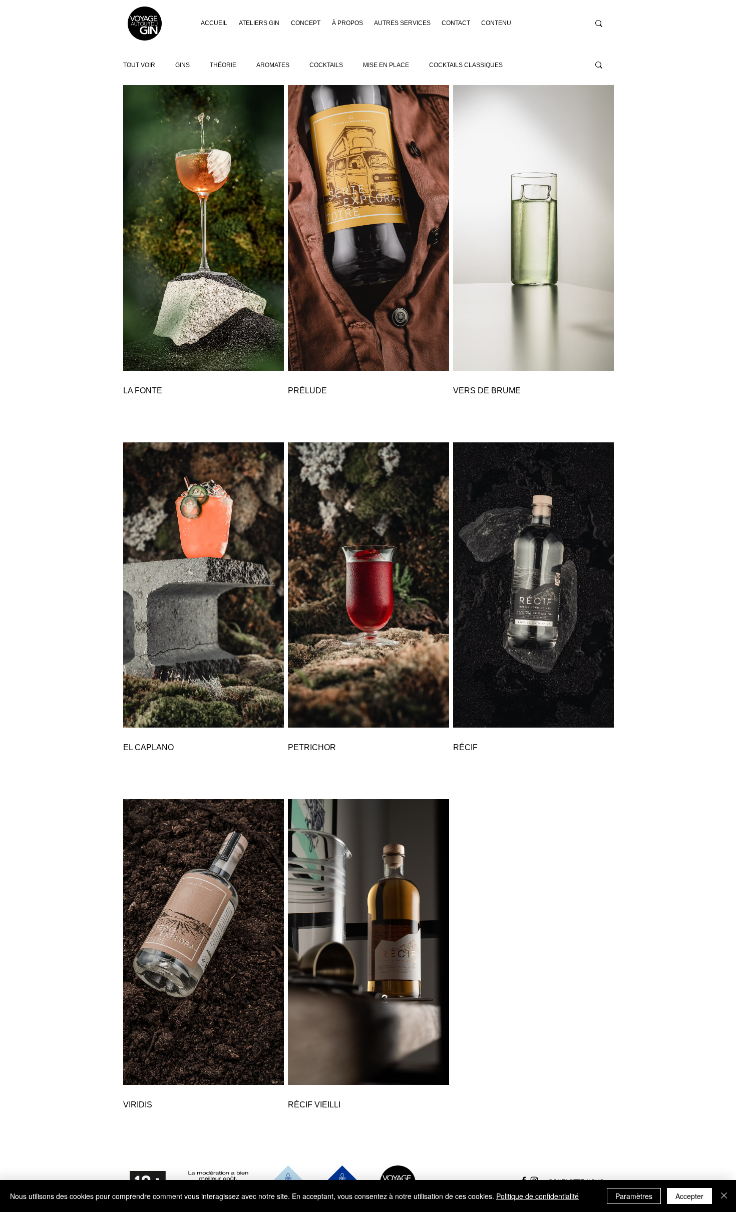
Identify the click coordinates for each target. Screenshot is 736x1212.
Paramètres (633, 1196)
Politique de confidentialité (537, 1196)
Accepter (689, 1196)
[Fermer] (724, 1196)
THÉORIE (223, 65)
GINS (182, 65)
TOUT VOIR (139, 65)
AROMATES (272, 65)
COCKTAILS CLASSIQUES (466, 65)
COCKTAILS (326, 65)
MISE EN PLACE (386, 65)
